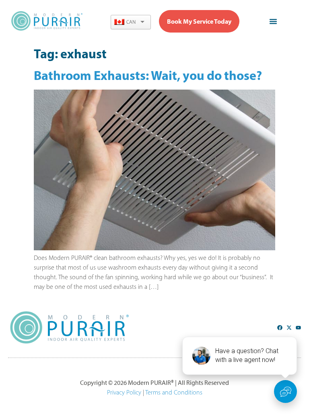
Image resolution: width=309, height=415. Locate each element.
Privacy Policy (124, 392)
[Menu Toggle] (273, 21)
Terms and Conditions (173, 392)
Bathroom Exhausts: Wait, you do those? (148, 75)
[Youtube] (298, 327)
